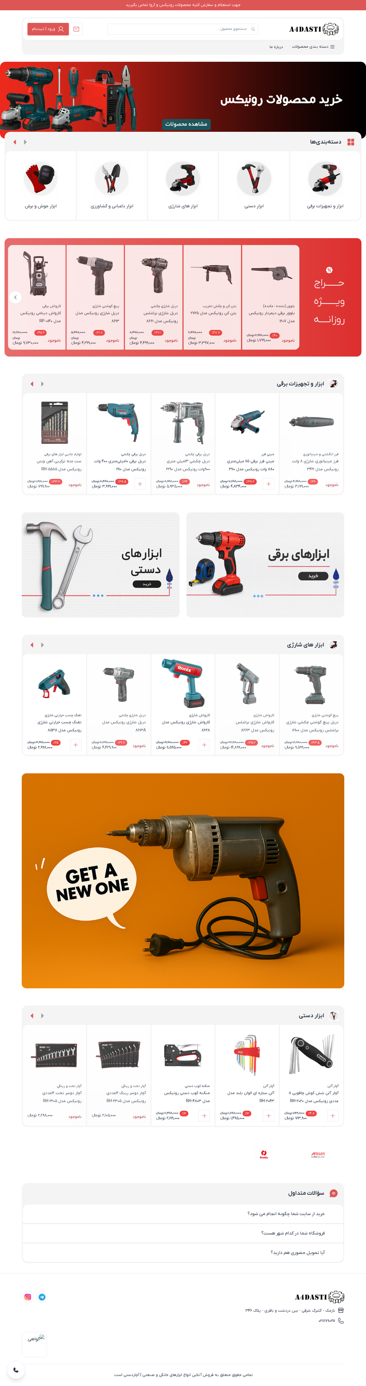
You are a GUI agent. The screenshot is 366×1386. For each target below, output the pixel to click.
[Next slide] (14, 142)
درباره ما (276, 47)
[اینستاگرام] (28, 1297)
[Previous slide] (25, 142)
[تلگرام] (42, 1297)
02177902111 (327, 1321)
